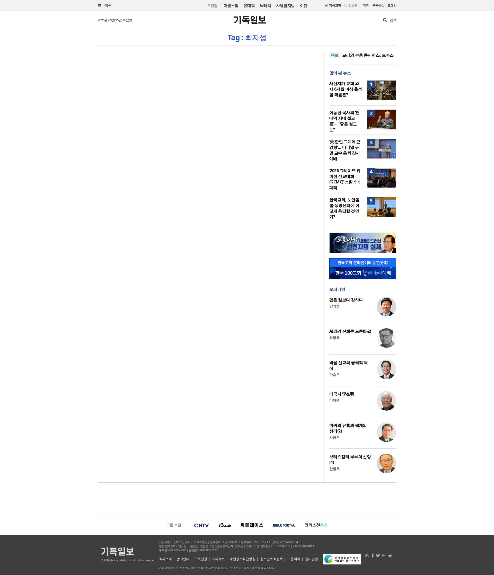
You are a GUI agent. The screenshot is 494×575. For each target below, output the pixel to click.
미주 (366, 5)
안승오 (334, 374)
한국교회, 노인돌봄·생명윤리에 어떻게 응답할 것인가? (344, 208)
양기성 (334, 306)
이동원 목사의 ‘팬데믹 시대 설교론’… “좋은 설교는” (344, 121)
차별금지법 (285, 5)
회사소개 (165, 558)
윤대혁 (249, 5)
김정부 (334, 437)
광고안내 (183, 558)
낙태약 (265, 5)
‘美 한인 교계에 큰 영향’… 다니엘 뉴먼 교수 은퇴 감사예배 (344, 150)
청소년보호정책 (271, 558)
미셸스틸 (231, 5)
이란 (303, 5)
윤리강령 (311, 558)
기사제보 (218, 558)
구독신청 (378, 5)
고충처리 (293, 558)
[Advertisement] (247, 499)
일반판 (353, 5)
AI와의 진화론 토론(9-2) (350, 331)
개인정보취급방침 (242, 558)
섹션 (107, 5)
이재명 (334, 400)
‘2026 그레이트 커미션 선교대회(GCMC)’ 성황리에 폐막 (344, 179)
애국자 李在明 (341, 394)
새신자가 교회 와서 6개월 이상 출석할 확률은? (345, 89)
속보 (335, 55)
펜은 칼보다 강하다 (346, 300)
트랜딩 (212, 5)
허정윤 (334, 337)
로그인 (391, 5)
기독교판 (335, 5)
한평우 (334, 468)
